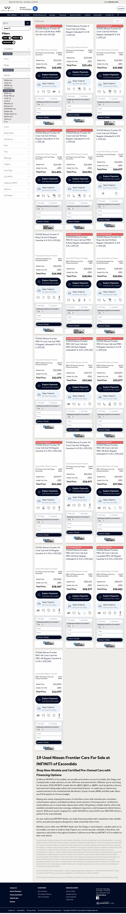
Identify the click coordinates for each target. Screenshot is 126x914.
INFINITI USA (14, 898)
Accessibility (21, 910)
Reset (6, 28)
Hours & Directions (15, 891)
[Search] (28, 23)
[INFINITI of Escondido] (16, 8)
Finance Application (16, 895)
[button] (35, 8)
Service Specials (71, 897)
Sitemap (12, 902)
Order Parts (69, 899)
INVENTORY (42, 888)
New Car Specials (43, 897)
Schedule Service (71, 894)
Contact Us (13, 888)
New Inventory (42, 891)
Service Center (70, 891)
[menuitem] (17, 53)
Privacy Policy (31, 910)
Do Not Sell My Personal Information (49, 910)
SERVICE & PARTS (72, 888)
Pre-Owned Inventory (44, 894)
